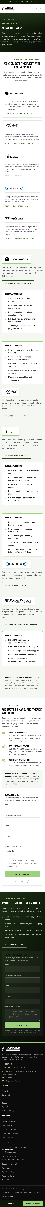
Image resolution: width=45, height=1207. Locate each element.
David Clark (6, 1095)
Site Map (37, 1192)
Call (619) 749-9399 (14, 944)
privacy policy (31, 882)
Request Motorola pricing (18, 283)
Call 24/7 (12, 1203)
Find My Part (22, 1025)
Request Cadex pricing (16, 585)
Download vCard (8, 1172)
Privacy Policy (6, 1192)
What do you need (13, 846)
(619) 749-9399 (11, 784)
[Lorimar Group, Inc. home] (8, 8)
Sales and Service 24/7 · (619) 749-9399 (22, 2)
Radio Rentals (7, 1125)
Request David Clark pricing (19, 416)
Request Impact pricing (16, 455)
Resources (6, 1168)
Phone (8, 837)
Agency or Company (13, 815)
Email (7, 825)
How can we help (12, 856)
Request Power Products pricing (21, 625)
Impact (4, 1099)
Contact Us (6, 1180)
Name (7, 804)
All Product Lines (8, 1111)
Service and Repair (8, 1121)
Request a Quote (8, 1176)
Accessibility (28, 1192)
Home (4, 19)
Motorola (5, 1091)
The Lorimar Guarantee (10, 1133)
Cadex (4, 1103)
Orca (11, 1196)
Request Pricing (22, 874)
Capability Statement (9, 1164)
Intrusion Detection (9, 1129)
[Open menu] (40, 8)
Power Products (8, 1107)
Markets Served (7, 1137)
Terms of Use (17, 1192)
